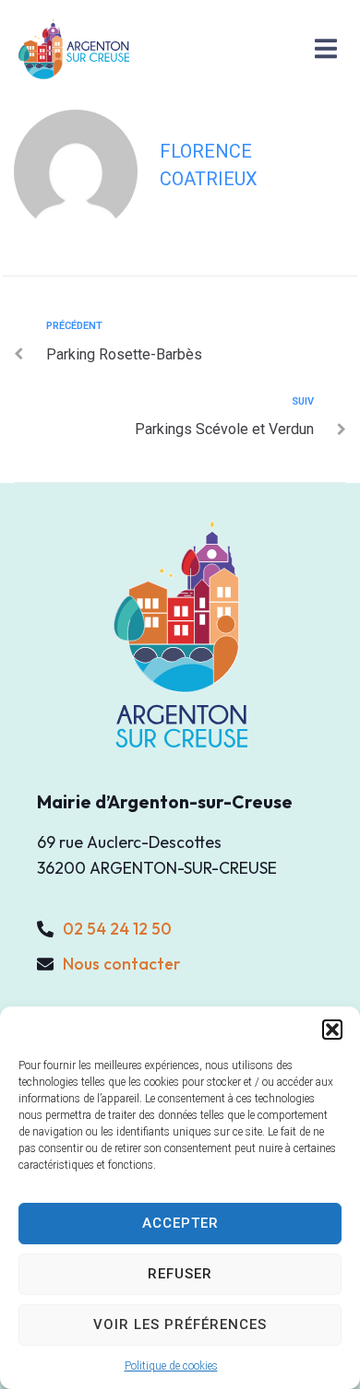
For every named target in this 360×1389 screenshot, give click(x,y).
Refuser (180, 1273)
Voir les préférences (180, 1324)
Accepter (180, 1223)
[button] (332, 1029)
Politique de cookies (171, 1366)
